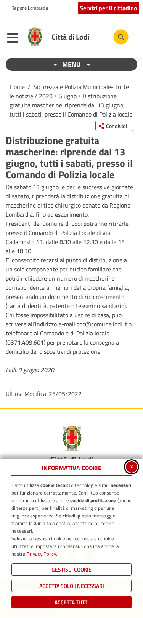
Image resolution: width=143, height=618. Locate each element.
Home (17, 86)
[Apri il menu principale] (14, 38)
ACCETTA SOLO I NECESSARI (71, 586)
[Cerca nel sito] (121, 37)
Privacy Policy (41, 553)
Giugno (67, 96)
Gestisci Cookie (71, 569)
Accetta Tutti (72, 602)
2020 (46, 96)
